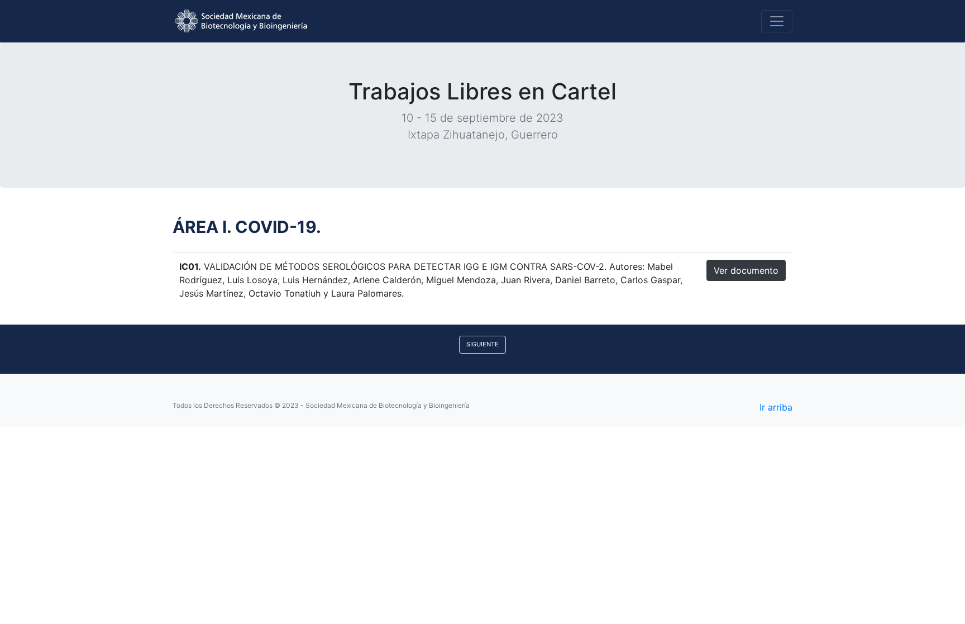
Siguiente (482, 344)
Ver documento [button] (746, 270)
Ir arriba (775, 407)
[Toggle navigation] (776, 21)
